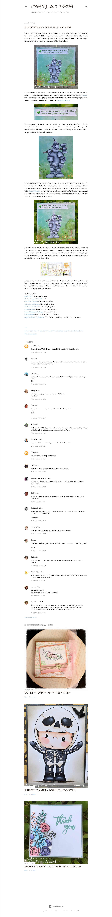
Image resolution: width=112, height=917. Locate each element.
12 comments (32, 870)
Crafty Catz (28, 296)
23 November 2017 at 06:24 (38, 399)
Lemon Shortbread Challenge (33, 312)
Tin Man (84, 95)
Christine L (34, 508)
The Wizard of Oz (78, 331)
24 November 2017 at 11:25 (38, 502)
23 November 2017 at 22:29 (38, 459)
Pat (32, 540)
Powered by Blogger (57, 906)
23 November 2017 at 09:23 (38, 446)
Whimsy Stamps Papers (30, 334)
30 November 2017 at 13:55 (38, 580)
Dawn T (33, 346)
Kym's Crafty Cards (37, 602)
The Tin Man (69, 331)
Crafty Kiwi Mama (52, 6)
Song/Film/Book (61, 331)
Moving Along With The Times (34, 299)
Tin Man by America (63, 100)
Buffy (32, 493)
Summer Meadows (34, 191)
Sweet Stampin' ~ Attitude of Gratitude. (52, 866)
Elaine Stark (35, 439)
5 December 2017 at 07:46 (38, 612)
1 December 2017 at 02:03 (38, 595)
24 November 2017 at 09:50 (38, 487)
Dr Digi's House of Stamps (36, 331)
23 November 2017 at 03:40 (38, 367)
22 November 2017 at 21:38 (38, 352)
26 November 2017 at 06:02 (38, 534)
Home (33, 12)
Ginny (33, 452)
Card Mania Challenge (31, 301)
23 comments (32, 697)
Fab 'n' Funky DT (47, 331)
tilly (32, 373)
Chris (32, 405)
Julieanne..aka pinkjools (38, 478)
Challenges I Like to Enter (50, 12)
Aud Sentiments (29, 314)
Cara (32, 465)
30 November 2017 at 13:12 (38, 565)
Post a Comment (30, 617)
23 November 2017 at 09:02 (38, 433)
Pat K (33, 358)
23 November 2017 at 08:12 (38, 418)
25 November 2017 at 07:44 (38, 521)
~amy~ (33, 587)
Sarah (33, 424)
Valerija (33, 390)
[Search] (86, 6)
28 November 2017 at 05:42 (38, 551)
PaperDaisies (35, 572)
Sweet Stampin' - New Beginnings (47, 692)
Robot (54, 331)
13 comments (32, 794)
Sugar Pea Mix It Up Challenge (34, 317)
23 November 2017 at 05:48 (38, 384)
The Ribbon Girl (29, 309)
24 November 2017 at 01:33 (38, 472)
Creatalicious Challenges (32, 307)
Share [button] (25, 328)
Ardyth (33, 527)
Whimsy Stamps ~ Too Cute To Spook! (50, 790)
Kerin (33, 557)
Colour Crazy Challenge (31, 304)
